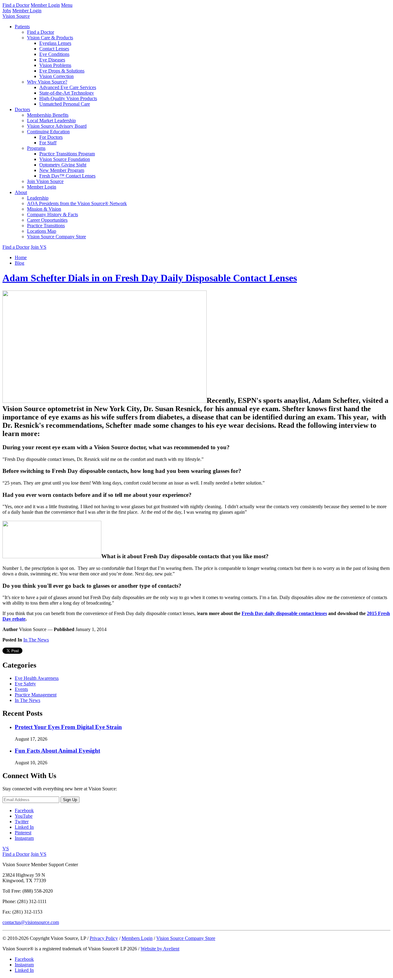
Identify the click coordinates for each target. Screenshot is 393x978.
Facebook (24, 810)
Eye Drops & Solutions (61, 70)
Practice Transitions (46, 225)
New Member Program (61, 170)
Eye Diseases (52, 59)
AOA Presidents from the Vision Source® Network (77, 203)
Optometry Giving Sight (62, 164)
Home (21, 257)
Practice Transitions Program (67, 153)
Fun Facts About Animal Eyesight (57, 750)
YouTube (24, 816)
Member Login (45, 5)
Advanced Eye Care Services (67, 87)
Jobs (6, 10)
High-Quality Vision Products (68, 98)
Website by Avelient (160, 948)
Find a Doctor (15, 5)
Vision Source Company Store (56, 236)
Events (21, 689)
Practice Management (35, 694)
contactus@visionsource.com (30, 922)
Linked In (24, 827)
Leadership (38, 198)
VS (5, 848)
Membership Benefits (47, 115)
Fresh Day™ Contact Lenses (67, 175)
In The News (36, 639)
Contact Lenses (54, 48)
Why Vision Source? (47, 81)
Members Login (137, 938)
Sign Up (70, 799)
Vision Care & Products (50, 37)
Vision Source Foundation (64, 159)
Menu (66, 5)
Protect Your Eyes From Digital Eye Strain (68, 727)
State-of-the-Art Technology (66, 92)
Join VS (38, 247)
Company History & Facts (52, 214)
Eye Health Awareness (37, 678)
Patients (22, 26)
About (21, 192)
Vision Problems (55, 65)
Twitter (22, 821)
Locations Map (41, 231)
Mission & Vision (44, 209)
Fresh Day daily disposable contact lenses (284, 613)
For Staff (47, 142)
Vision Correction (56, 76)
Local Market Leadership (51, 120)
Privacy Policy (104, 938)
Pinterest (23, 832)
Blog (19, 263)
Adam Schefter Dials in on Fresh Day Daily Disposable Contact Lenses (149, 277)
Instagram (24, 838)
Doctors (22, 109)
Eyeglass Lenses (55, 43)
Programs (36, 148)
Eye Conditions (54, 54)
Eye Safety (25, 683)
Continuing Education (48, 131)
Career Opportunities (47, 220)
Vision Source (16, 16)
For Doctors (51, 137)
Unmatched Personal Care (64, 104)
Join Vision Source (45, 181)
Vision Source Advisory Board (57, 126)
